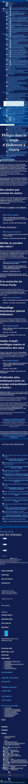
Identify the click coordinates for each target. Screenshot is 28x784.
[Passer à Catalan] (9, 6)
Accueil (6, 10)
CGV (6, 740)
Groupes (8, 665)
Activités (6, 92)
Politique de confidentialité (15, 743)
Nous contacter (5, 605)
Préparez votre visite (12, 661)
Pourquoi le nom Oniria (13, 711)
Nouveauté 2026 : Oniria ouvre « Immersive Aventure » (16, 459)
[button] (6, 2)
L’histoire (8, 708)
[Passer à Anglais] (9, 3)
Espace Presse (10, 736)
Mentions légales (11, 742)
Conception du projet (12, 709)
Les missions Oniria (9, 139)
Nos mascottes (8, 159)
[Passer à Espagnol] (9, 4)
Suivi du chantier (11, 712)
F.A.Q (3, 719)
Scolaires (6, 138)
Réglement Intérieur (12, 744)
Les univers (7, 33)
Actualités (7, 157)
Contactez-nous (9, 160)
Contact (8, 738)
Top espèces (9, 716)
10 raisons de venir (11, 713)
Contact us (4, 612)
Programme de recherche (14, 664)
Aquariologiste (10, 715)
